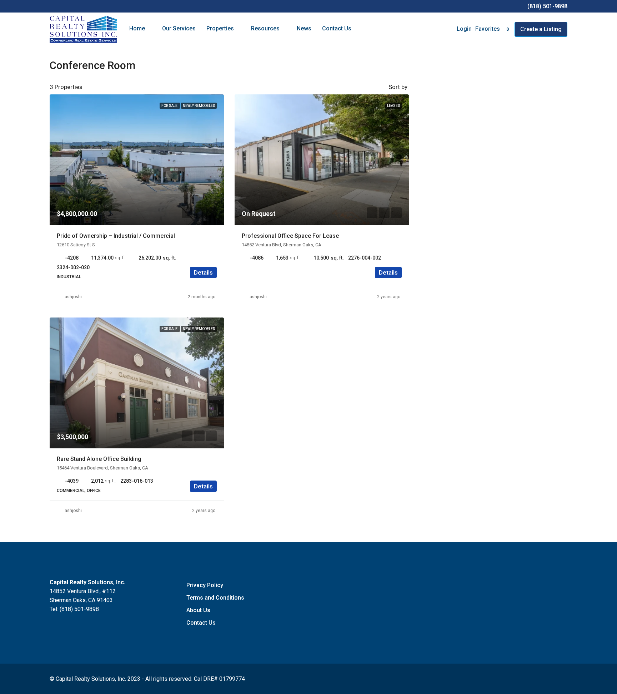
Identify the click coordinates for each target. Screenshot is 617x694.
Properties (220, 28)
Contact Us (336, 28)
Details (203, 272)
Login (464, 28)
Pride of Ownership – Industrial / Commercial (116, 235)
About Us (198, 610)
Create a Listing (541, 29)
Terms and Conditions (215, 597)
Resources (265, 28)
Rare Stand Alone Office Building (99, 459)
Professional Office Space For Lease (290, 235)
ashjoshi (73, 296)
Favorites (492, 28)
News (304, 28)
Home (137, 28)
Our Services (179, 28)
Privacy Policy (204, 585)
